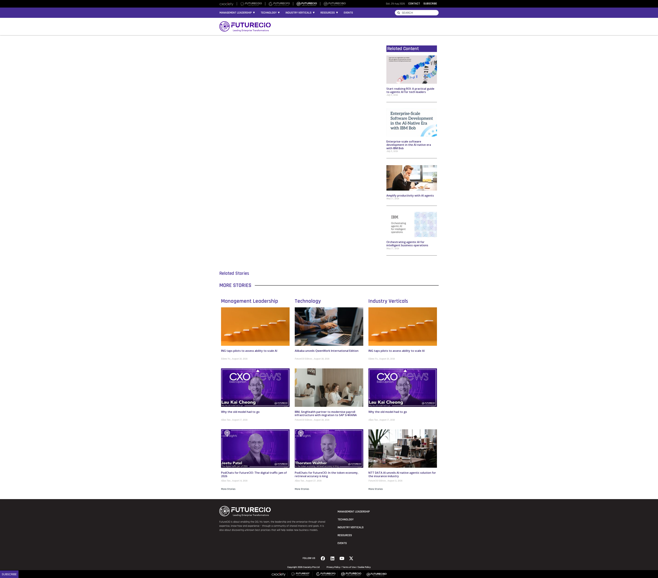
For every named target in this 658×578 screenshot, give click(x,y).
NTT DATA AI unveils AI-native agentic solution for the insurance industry (402, 474)
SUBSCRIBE (430, 3)
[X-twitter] (351, 558)
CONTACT (414, 3)
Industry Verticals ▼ (300, 13)
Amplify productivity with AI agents (410, 195)
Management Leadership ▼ (237, 13)
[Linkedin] (332, 558)
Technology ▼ (270, 13)
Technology (308, 301)
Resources (345, 535)
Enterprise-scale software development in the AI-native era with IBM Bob (408, 145)
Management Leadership (249, 301)
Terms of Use (349, 567)
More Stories (228, 489)
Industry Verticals (388, 301)
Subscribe (9, 574)
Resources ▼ (329, 13)
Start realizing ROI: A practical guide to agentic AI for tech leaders (410, 90)
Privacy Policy (333, 567)
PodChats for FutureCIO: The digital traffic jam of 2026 (254, 474)
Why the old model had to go (240, 412)
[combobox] (417, 12)
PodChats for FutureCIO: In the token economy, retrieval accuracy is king (326, 474)
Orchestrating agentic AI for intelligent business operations (407, 243)
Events (348, 13)
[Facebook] (323, 558)
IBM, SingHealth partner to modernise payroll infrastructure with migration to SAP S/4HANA (326, 413)
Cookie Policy (364, 567)
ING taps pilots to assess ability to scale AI (249, 351)
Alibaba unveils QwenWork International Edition (326, 351)
